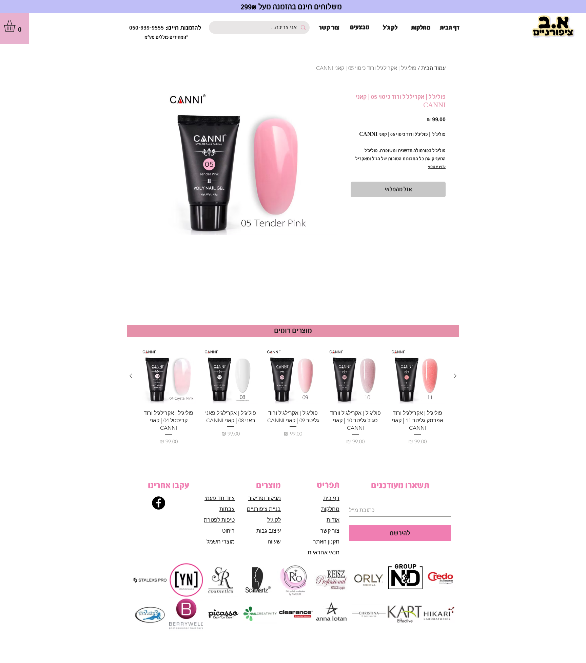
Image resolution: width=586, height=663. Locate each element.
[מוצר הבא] (131, 376)
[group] (293, 397)
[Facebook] (158, 503)
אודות (333, 520)
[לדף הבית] (553, 27)
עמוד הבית (433, 68)
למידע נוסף (437, 166)
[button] (16, 26)
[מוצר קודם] (455, 376)
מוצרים (268, 485)
